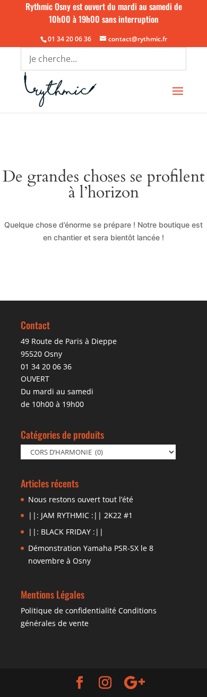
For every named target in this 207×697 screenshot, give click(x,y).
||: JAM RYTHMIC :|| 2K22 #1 (80, 515)
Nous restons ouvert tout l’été (80, 499)
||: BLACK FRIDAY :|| (66, 532)
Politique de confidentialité (68, 610)
